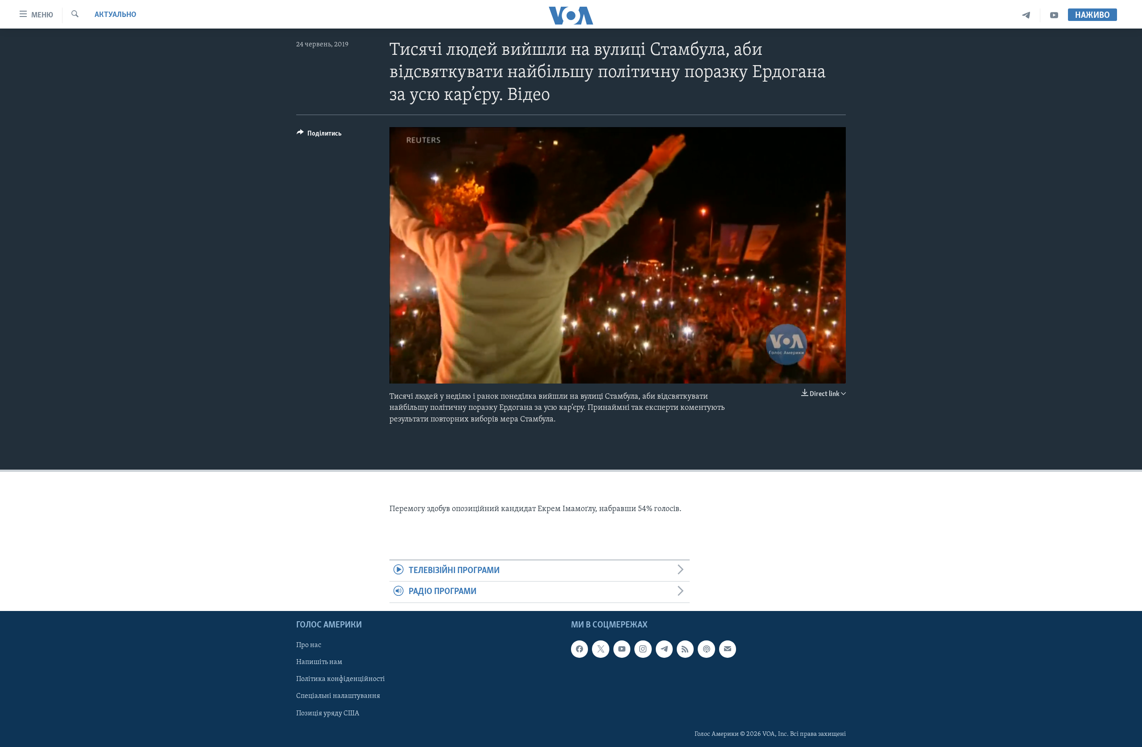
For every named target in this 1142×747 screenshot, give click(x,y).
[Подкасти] (706, 648)
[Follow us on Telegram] (664, 648)
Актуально (116, 15)
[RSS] (685, 648)
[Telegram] (1026, 15)
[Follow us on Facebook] (579, 648)
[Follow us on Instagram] (642, 648)
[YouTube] (1054, 15)
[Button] (319, 135)
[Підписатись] (727, 648)
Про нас (308, 645)
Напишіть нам (319, 662)
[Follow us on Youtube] (621, 648)
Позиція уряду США (327, 713)
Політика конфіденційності (340, 679)
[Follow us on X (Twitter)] (600, 648)
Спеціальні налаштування (338, 696)
